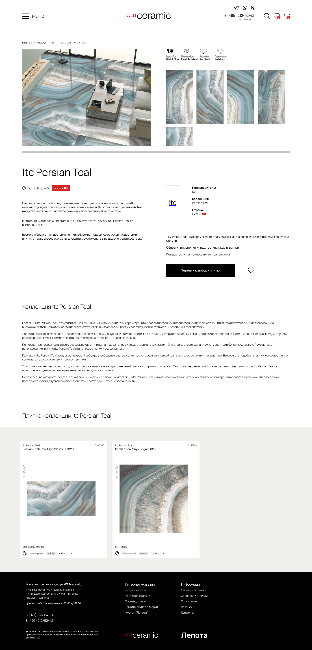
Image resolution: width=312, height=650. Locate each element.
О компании (189, 601)
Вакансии (187, 607)
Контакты (187, 612)
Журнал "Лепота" (136, 612)
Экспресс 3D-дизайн (195, 596)
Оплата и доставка (193, 590)
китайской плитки (106, 203)
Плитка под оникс (242, 237)
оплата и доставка (129, 238)
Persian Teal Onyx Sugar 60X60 (136, 449)
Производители (135, 601)
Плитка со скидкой (137, 596)
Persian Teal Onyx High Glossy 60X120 (48, 449)
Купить (77, 498)
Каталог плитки (135, 590)
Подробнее (49, 498)
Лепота (194, 635)
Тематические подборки (141, 607)
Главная (27, 42)
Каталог (42, 42)
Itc (53, 42)
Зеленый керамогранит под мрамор (205, 237)
